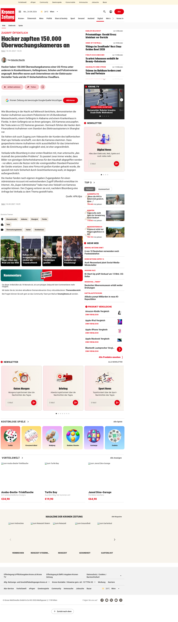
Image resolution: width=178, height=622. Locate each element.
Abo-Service (9, 589)
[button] (113, 18)
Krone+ (21, 18)
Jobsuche (95, 2)
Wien (41, 18)
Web (3, 26)
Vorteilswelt (22, 2)
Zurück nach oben (63, 611)
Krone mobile (70, 2)
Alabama (24, 219)
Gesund (81, 18)
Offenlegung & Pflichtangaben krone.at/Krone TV (23, 575)
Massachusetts (11, 219)
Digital (100, 18)
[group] (10, 251)
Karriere (111, 582)
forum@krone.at (64, 294)
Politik (49, 18)
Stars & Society (61, 18)
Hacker (28, 230)
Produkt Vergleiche (100, 306)
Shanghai (34, 219)
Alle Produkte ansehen (110, 357)
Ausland (91, 18)
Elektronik (11, 26)
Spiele (21, 26)
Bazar (105, 2)
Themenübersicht (73, 290)
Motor (108, 18)
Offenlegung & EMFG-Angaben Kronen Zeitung (62, 575)
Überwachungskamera (14, 230)
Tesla (8, 224)
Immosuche (83, 2)
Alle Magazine (117, 517)
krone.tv (120, 18)
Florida (44, 219)
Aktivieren (70, 100)
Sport (72, 18)
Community (44, 2)
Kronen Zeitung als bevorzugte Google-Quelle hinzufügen (42, 100)
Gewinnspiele (57, 2)
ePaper (33, 2)
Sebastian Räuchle (18, 60)
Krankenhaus (39, 230)
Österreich (31, 18)
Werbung (101, 582)
